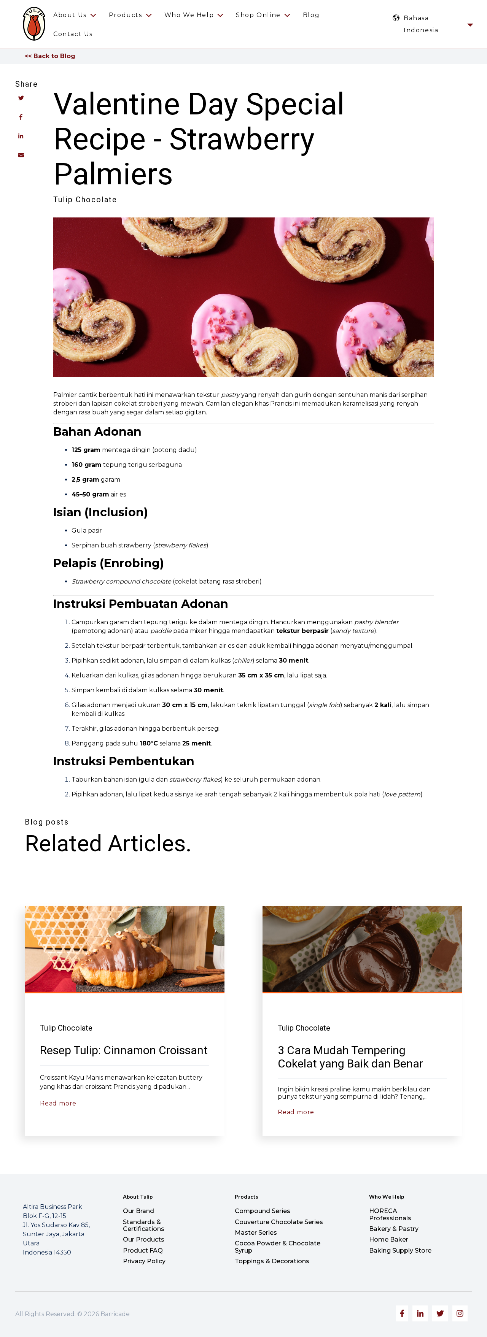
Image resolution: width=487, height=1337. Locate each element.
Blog (311, 15)
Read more (58, 1103)
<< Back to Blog (50, 56)
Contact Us (73, 34)
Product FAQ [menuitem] (143, 1250)
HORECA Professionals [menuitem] (390, 1214)
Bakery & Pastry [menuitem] (394, 1228)
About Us (70, 15)
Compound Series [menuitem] (262, 1211)
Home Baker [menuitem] (388, 1239)
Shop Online (258, 15)
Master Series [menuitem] (256, 1232)
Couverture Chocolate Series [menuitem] (279, 1222)
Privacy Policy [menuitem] (144, 1261)
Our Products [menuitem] (143, 1239)
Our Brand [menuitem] (138, 1211)
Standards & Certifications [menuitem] (143, 1225)
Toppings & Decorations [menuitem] (272, 1261)
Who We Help (189, 15)
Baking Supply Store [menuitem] (400, 1250)
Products (125, 15)
